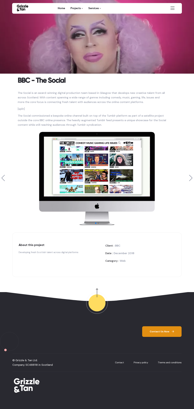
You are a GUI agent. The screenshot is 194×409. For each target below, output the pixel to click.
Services (93, 8)
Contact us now (159, 331)
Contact (119, 362)
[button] (95, 223)
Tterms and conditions (170, 362)
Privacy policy (141, 362)
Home (61, 8)
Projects (75, 8)
